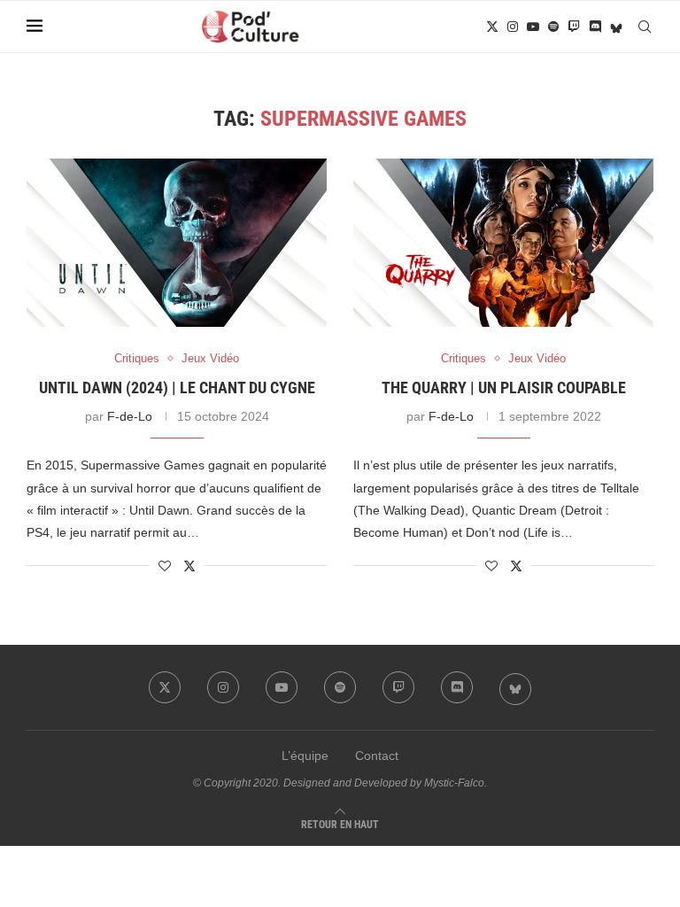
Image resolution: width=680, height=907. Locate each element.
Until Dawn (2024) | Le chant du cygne (177, 387)
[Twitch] (574, 26)
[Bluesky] (616, 26)
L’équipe (305, 755)
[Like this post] (164, 566)
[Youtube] (533, 26)
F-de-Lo (129, 416)
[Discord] (595, 26)
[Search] (644, 26)
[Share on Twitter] (189, 565)
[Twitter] (492, 26)
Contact (376, 755)
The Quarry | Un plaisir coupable (504, 387)
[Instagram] (512, 26)
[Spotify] (553, 26)
